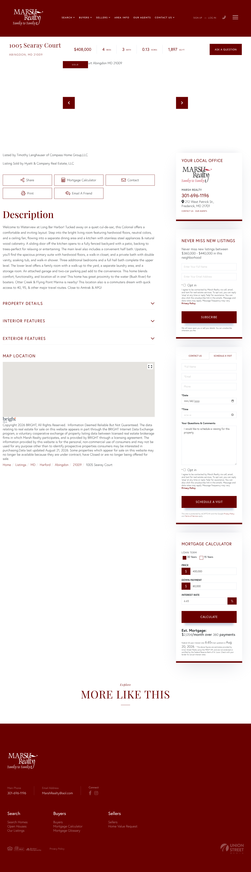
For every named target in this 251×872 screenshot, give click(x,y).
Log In (212, 18)
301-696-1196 (195, 195)
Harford (45, 465)
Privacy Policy (189, 303)
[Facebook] (90, 793)
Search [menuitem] (67, 18)
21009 (77, 465)
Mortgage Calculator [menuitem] (68, 826)
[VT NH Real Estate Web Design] (232, 849)
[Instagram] (96, 793)
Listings (20, 465)
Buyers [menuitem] (84, 18)
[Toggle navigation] (235, 17)
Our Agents (201, 211)
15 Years (208, 557)
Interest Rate (190, 594)
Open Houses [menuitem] (16, 826)
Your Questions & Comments (198, 423)
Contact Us (187, 211)
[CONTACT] (226, 49)
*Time (185, 409)
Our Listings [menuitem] (15, 830)
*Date (185, 395)
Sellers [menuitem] (102, 18)
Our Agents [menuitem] (142, 18)
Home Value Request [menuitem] (122, 826)
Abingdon (62, 465)
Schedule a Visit (223, 356)
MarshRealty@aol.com (57, 793)
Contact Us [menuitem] (163, 18)
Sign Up (197, 18)
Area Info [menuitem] (121, 18)
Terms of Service (191, 516)
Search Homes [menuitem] (17, 822)
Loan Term (189, 552)
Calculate (209, 617)
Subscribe (209, 317)
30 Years (192, 557)
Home (7, 465)
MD (33, 465)
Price (185, 565)
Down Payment (192, 580)
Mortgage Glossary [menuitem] (66, 830)
